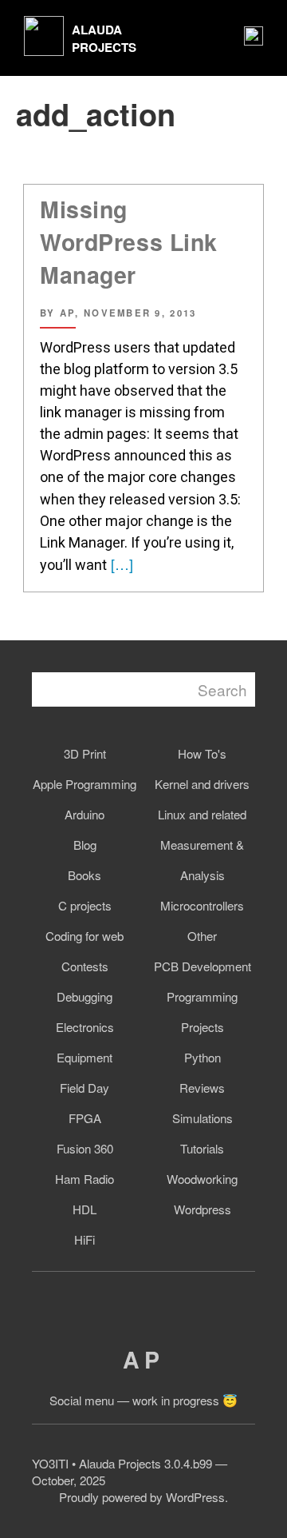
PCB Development (202, 966)
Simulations (202, 1118)
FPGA (85, 1118)
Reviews (202, 1087)
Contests (84, 966)
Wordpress (202, 1209)
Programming (202, 996)
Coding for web (84, 935)
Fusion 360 (85, 1148)
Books (84, 875)
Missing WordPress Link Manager (129, 242)
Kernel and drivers (202, 783)
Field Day (84, 1087)
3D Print (85, 753)
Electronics (85, 1026)
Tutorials (202, 1148)
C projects (85, 905)
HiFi (84, 1239)
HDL (84, 1209)
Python (202, 1057)
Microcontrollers (202, 905)
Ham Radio (84, 1178)
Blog (84, 844)
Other (202, 935)
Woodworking (202, 1178)
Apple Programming (84, 783)
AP (143, 1359)
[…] (120, 563)
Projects (202, 1026)
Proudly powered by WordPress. (143, 1496)
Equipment (84, 1057)
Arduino (84, 814)
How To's (202, 753)
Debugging (84, 996)
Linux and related (202, 814)
